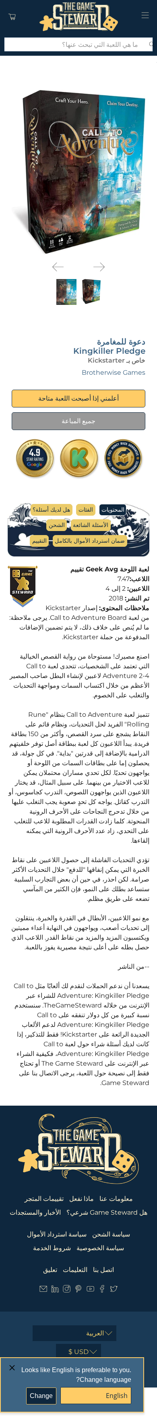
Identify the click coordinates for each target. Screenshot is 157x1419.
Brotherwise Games (113, 372)
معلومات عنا (116, 1199)
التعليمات (75, 1270)
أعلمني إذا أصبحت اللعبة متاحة (78, 398)
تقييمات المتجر (44, 1199)
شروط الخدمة (52, 1248)
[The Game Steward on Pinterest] (78, 1290)
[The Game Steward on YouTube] (90, 1290)
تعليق (50, 1270)
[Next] (99, 267)
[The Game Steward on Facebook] (102, 1290)
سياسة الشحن (111, 1234)
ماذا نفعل (81, 1199)
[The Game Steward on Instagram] (66, 1290)
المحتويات (112, 509)
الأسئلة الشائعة (90, 525)
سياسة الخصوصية (100, 1248)
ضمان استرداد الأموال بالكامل (90, 540)
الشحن (57, 525)
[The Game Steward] (78, 16)
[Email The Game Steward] (43, 1290)
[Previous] (58, 267)
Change (41, 1395)
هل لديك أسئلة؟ (51, 509)
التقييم (39, 540)
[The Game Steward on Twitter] (114, 1290)
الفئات (85, 509)
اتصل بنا (103, 1270)
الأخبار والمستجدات (35, 1212)
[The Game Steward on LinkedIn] (55, 1290)
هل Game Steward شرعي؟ (106, 1212)
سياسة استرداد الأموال (57, 1234)
